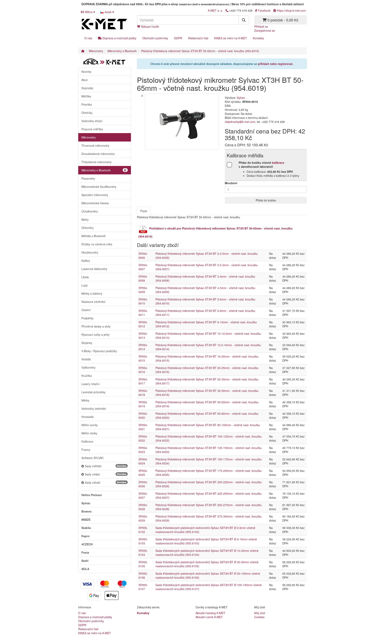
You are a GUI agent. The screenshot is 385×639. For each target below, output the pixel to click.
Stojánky (86, 343)
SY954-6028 (143, 507)
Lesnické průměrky (93, 392)
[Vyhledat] (244, 19)
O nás (88, 38)
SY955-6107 (143, 587)
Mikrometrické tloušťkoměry (98, 187)
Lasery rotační (90, 384)
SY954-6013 (143, 336)
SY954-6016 (143, 370)
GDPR (178, 38)
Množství (231, 183)
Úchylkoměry (89, 211)
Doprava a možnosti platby (119, 38)
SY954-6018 (143, 393)
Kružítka (86, 376)
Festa (85, 552)
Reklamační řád (198, 38)
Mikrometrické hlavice (95, 203)
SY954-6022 (143, 438)
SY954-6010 (143, 301)
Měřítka (86, 96)
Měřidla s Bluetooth (93, 236)
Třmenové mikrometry (95, 146)
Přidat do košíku (266, 200)
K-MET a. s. (215, 10)
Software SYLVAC (92, 458)
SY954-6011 (143, 313)
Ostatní (86, 310)
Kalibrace (87, 441)
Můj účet (259, 613)
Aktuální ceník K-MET (209, 617)
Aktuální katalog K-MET (210, 613)
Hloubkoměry (89, 252)
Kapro (85, 536)
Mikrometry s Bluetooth (122, 51)
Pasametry (88, 178)
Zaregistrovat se (264, 30)
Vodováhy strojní (91, 121)
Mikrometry (96, 51)
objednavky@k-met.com (240, 122)
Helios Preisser (91, 495)
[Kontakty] (227, 10)
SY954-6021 (143, 427)
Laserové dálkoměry (94, 269)
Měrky (85, 400)
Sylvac (85, 503)
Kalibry (85, 261)
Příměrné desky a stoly (95, 326)
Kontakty (258, 38)
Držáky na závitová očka (96, 244)
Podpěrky (87, 318)
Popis (143, 211)
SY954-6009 (143, 290)
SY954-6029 (143, 518)
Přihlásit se (261, 26)
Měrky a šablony (91, 293)
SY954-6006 (143, 256)
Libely (85, 277)
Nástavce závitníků (93, 302)
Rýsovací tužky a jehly (95, 335)
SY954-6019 (143, 404)
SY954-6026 (143, 484)
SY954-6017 (143, 381)
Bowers (86, 511)
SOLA (85, 569)
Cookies (259, 617)
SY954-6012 (143, 324)
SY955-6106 (143, 575)
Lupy (84, 285)
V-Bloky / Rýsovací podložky (99, 351)
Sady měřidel (105, 466)
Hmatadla (87, 417)
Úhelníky (86, 113)
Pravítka (86, 104)
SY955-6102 (143, 530)
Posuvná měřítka (92, 129)
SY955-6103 (143, 541)
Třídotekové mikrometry (96, 162)
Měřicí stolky (89, 433)
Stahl (84, 561)
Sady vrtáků (105, 474)
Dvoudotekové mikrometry (98, 154)
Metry (85, 219)
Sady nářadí (105, 482)
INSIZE (85, 520)
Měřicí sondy (89, 425)
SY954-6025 (143, 473)
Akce (84, 80)
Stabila (86, 528)
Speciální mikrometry (94, 195)
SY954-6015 (143, 358)
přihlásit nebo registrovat (275, 64)
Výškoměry (88, 367)
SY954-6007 (143, 267)
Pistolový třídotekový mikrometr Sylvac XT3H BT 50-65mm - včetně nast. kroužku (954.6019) (200, 51)
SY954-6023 (143, 450)
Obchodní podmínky (155, 38)
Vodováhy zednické (93, 408)
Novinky (86, 72)
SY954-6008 (143, 278)
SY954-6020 (143, 416)
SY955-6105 (143, 564)
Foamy (85, 450)
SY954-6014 (143, 347)
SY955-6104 (143, 553)
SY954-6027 (143, 495)
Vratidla (86, 359)
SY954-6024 (143, 461)
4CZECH (87, 544)
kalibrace (278, 163)
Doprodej (87, 88)
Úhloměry (87, 228)
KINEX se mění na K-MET (230, 38)
